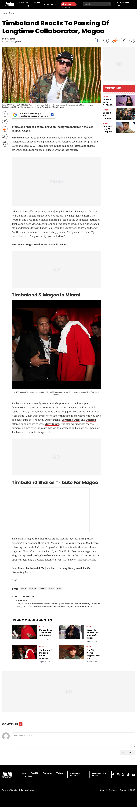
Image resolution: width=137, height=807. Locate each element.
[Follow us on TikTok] (128, 774)
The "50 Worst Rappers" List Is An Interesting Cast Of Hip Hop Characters (93, 654)
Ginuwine (17, 407)
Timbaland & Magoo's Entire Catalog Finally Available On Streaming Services (45, 654)
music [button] (106, 110)
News (21, 3)
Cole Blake (10, 39)
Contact (112, 790)
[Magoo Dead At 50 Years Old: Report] (24, 632)
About (102, 790)
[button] (125, 100)
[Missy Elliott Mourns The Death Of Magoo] (71, 632)
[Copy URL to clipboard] (123, 40)
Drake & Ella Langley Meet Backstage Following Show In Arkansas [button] (108, 116)
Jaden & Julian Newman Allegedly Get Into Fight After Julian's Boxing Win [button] (108, 102)
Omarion (91, 419)
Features (36, 3)
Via (14, 580)
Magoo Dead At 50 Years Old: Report (45, 633)
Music (11, 13)
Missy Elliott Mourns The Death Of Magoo (92, 634)
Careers (123, 790)
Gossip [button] (106, 96)
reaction (32, 589)
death (23, 589)
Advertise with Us (75, 774)
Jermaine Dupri (71, 419)
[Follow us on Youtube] (133, 774)
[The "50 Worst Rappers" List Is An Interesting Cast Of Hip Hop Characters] (71, 652)
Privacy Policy (27, 790)
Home (4, 13)
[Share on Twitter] (106, 40)
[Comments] (132, 40)
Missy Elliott (52, 423)
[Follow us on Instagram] (118, 774)
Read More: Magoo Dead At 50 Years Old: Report (40, 244)
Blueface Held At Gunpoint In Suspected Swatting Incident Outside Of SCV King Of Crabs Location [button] (108, 129)
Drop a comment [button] (66, 4)
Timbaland (18, 137)
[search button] (109, 4)
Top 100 (34, 773)
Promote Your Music (99, 774)
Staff (132, 790)
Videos (45, 4)
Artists (54, 4)
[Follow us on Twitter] (123, 774)
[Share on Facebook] (97, 40)
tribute (42, 589)
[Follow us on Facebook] (113, 774)
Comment (127, 752)
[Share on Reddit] (115, 40)
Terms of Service (10, 790)
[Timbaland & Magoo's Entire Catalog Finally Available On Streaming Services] (24, 652)
